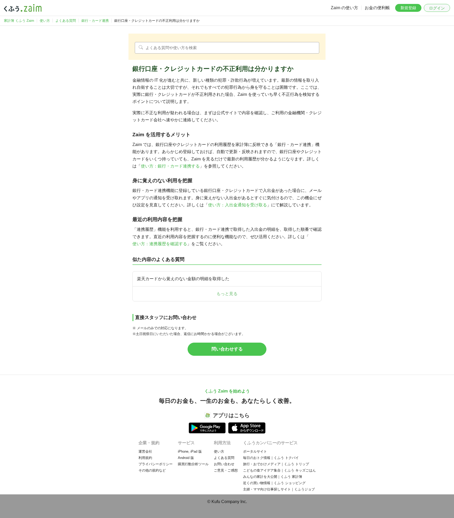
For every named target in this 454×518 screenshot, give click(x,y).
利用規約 (145, 458)
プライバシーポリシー (155, 464)
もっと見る (227, 293)
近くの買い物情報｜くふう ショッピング (274, 483)
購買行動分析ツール (193, 464)
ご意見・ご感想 (226, 470)
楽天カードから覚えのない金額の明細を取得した (183, 278)
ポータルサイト (255, 451)
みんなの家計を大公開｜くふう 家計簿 (272, 477)
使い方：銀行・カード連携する (170, 166)
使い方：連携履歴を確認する (159, 244)
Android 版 (186, 458)
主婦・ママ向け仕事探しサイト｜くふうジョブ (279, 489)
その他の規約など (152, 470)
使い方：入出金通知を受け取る (237, 205)
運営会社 (145, 451)
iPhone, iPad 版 (190, 451)
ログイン (437, 8)
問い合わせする (227, 349)
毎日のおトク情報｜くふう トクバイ (271, 458)
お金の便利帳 (377, 8)
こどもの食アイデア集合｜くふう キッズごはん (279, 470)
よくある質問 (224, 458)
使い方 (219, 451)
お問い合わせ (224, 464)
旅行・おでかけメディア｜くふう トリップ (276, 464)
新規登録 (408, 8)
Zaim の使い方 (344, 8)
